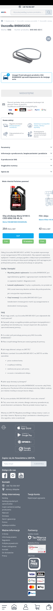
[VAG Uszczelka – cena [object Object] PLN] (26, 53)
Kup (18, 236)
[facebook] (4, 475)
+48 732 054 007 (13, 485)
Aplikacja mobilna (8, 525)
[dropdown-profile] (25, 607)
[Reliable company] (37, 549)
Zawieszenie (10, 21)
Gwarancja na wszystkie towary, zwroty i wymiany (42, 125)
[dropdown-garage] (14, 607)
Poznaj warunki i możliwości (14, 126)
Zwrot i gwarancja (8, 519)
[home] (2, 21)
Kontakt (5, 549)
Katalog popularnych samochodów (10, 502)
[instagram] (12, 475)
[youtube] (21, 475)
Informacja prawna (9, 537)
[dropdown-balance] (48, 607)
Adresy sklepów (12, 489)
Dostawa (5, 516)
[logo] (6, 12)
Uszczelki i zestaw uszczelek (27, 21)
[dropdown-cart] (37, 607)
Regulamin (6, 540)
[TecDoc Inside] (37, 538)
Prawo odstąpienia (9, 546)
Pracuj (4, 556)
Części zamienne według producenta (11, 508)
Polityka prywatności (10, 543)
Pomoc (4, 522)
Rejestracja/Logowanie (36, 498)
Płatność (5, 513)
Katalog (5, 498)
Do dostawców (7, 552)
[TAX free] (37, 564)
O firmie (5, 534)
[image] (18, 198)
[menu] (4, 607)
